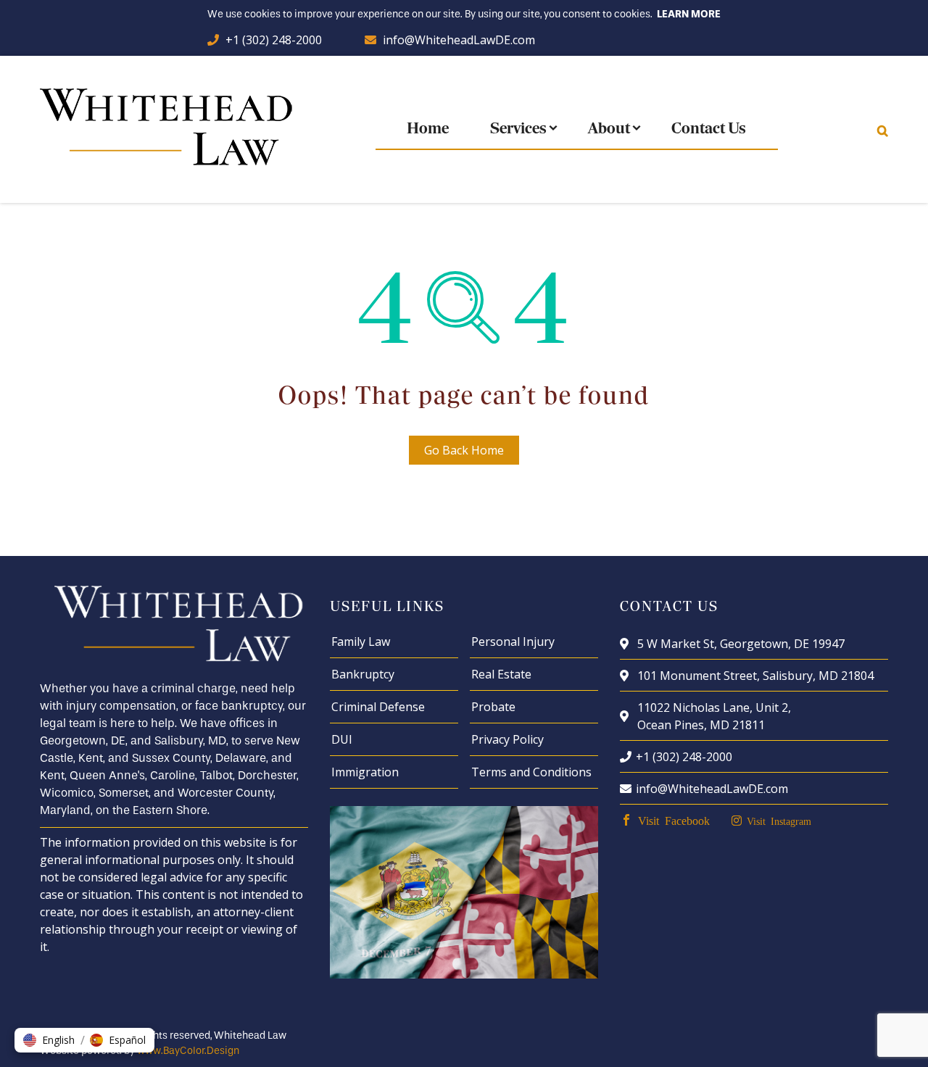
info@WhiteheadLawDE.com (459, 40)
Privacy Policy (507, 739)
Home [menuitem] (428, 129)
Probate (493, 707)
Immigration (365, 772)
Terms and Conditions (531, 772)
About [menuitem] (609, 129)
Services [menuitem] (518, 129)
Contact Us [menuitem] (708, 129)
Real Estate (501, 674)
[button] (49, 1040)
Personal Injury (513, 641)
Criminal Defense (378, 707)
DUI (341, 739)
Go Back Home (464, 450)
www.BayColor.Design (188, 1051)
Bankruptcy (362, 674)
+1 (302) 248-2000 (273, 40)
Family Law (360, 641)
